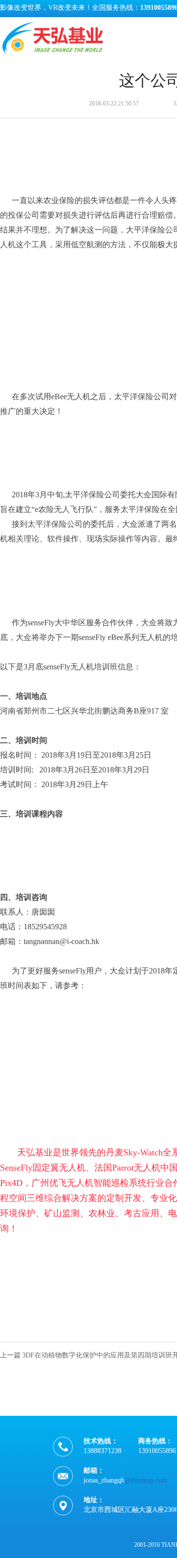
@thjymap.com (145, 1480)
